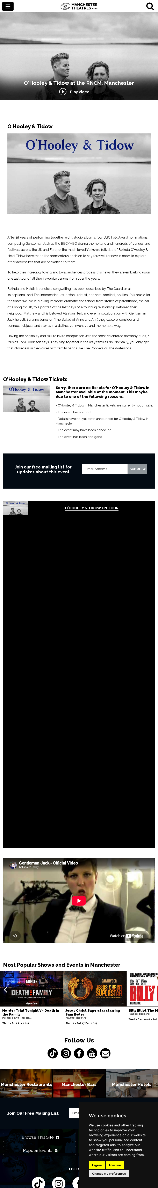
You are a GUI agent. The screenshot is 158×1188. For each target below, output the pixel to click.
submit (136, 469)
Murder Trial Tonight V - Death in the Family (30, 1012)
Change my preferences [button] (109, 1173)
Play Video (79, 92)
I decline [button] (115, 1165)
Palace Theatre (76, 1017)
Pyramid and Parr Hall (16, 1017)
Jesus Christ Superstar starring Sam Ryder (92, 1012)
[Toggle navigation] (8, 7)
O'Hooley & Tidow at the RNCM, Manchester (79, 83)
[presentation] (5, 989)
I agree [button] (97, 1165)
